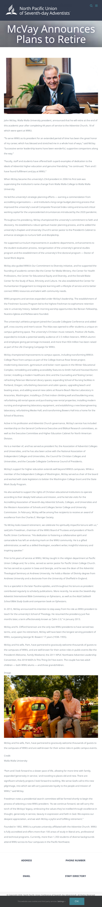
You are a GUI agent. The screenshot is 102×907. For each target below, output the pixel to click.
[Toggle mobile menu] (96, 5)
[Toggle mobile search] (91, 5)
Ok (77, 901)
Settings (61, 901)
